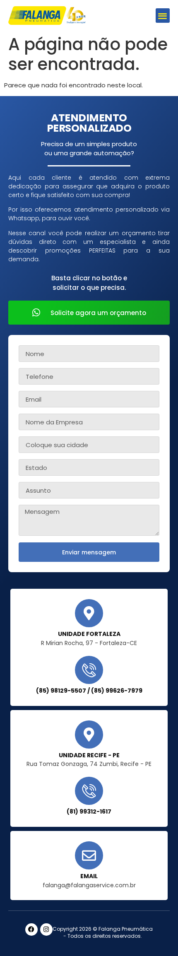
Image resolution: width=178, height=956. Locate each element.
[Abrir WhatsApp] (157, 935)
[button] (163, 15)
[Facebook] (31, 929)
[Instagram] (46, 929)
